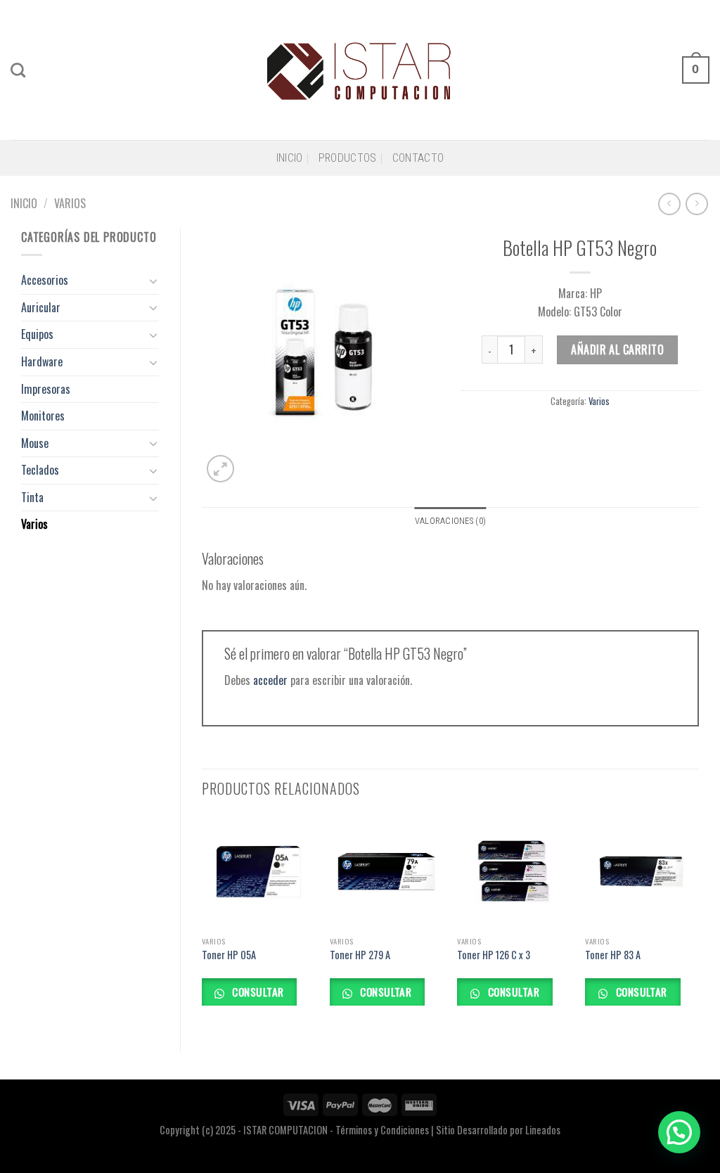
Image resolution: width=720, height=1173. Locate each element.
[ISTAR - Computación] (360, 69)
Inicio (24, 203)
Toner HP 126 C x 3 (493, 955)
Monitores (43, 415)
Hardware (42, 361)
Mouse (35, 443)
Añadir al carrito (617, 349)
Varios (70, 203)
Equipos (37, 334)
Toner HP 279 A (360, 955)
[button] (679, 1132)
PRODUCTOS (348, 158)
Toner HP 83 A (613, 955)
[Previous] (202, 920)
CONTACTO (418, 158)
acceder (270, 680)
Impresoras (45, 388)
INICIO (289, 158)
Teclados (40, 469)
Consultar (256, 991)
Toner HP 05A (229, 955)
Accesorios (44, 279)
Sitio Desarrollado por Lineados (498, 1129)
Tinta (32, 497)
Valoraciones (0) (450, 520)
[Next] (698, 920)
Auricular (40, 307)
